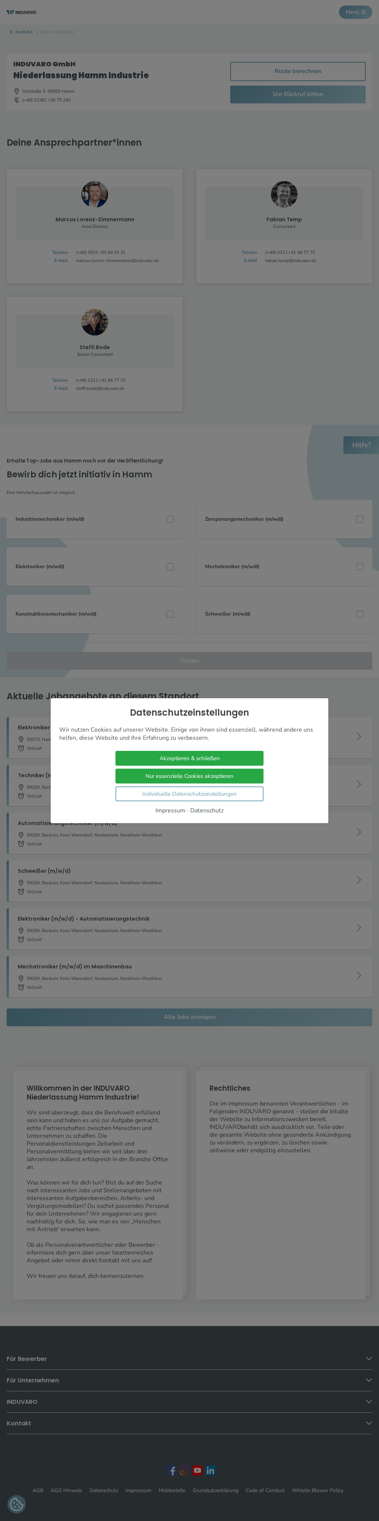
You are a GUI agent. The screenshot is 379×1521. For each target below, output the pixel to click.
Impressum (170, 810)
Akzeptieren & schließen (190, 758)
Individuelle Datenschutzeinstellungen (189, 793)
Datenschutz (207, 810)
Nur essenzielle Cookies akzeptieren (189, 775)
